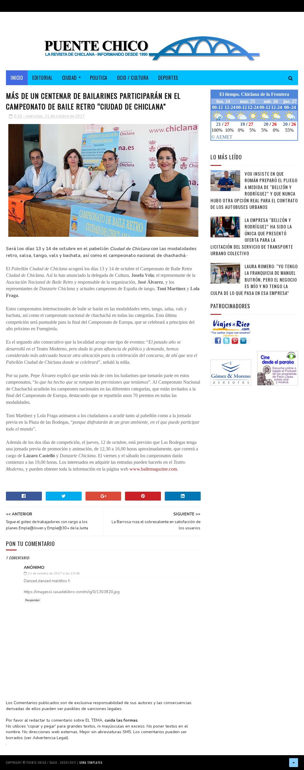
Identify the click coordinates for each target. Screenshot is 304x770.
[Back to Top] (293, 762)
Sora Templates (90, 762)
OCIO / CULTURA (133, 77)
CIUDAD (69, 77)
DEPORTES (168, 77)
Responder (32, 600)
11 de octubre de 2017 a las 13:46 (54, 573)
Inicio (17, 77)
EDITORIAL (42, 77)
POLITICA (98, 77)
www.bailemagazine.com (153, 468)
